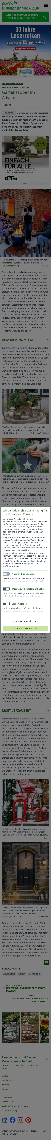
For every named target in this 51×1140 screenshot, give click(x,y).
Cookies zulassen (25, 628)
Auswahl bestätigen (25, 621)
